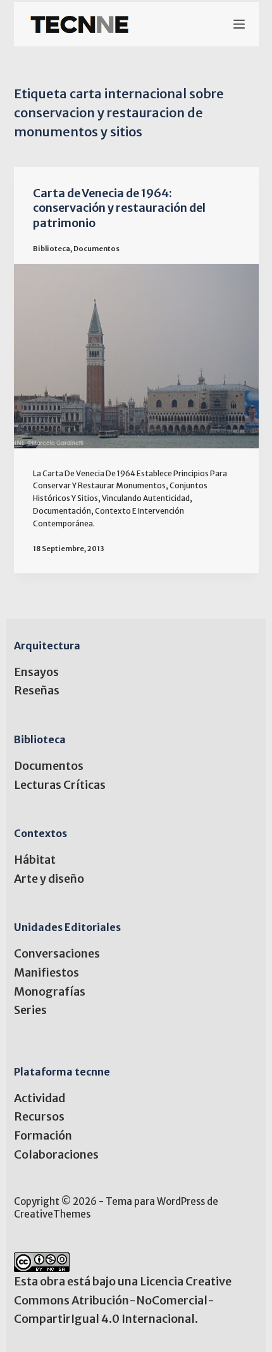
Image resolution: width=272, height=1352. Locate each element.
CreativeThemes (52, 1214)
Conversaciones (57, 953)
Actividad (39, 1098)
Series (30, 1010)
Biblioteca (51, 248)
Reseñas (36, 690)
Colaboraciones (56, 1154)
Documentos (96, 248)
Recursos (39, 1116)
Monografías (49, 991)
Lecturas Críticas (60, 784)
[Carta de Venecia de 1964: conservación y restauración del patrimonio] (136, 356)
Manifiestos (46, 972)
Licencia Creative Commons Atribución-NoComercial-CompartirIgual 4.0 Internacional (123, 1300)
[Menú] (239, 24)
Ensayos (36, 672)
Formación (43, 1135)
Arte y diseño (49, 878)
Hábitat (35, 859)
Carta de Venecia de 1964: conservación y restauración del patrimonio (119, 208)
